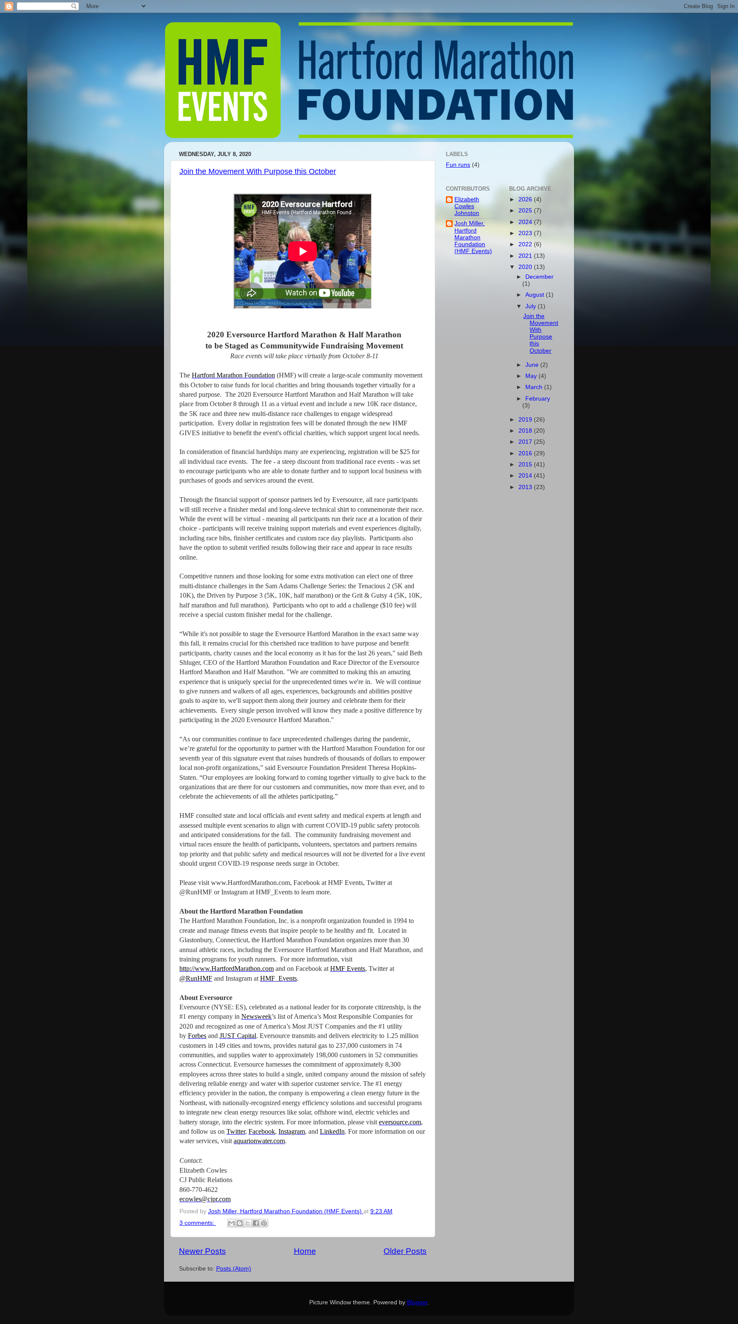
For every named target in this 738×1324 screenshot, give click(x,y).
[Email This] (231, 1223)
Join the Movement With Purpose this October (257, 171)
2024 (526, 222)
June (532, 365)
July (531, 306)
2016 (526, 453)
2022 (526, 244)
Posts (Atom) (233, 1268)
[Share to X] (247, 1223)
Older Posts (405, 1251)
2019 (526, 419)
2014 (526, 475)
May (532, 376)
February (537, 398)
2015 (526, 464)
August (535, 295)
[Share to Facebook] (256, 1223)
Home (305, 1251)
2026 (526, 199)
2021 (526, 256)
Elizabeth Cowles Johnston (466, 206)
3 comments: (197, 1223)
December (539, 277)
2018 (526, 431)
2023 (526, 233)
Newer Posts (202, 1251)
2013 (526, 487)
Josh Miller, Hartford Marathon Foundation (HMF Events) (473, 237)
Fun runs (458, 165)
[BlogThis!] (239, 1223)
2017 (526, 442)
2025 (526, 210)
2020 (526, 267)
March (534, 387)
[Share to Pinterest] (264, 1223)
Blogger (417, 1302)
